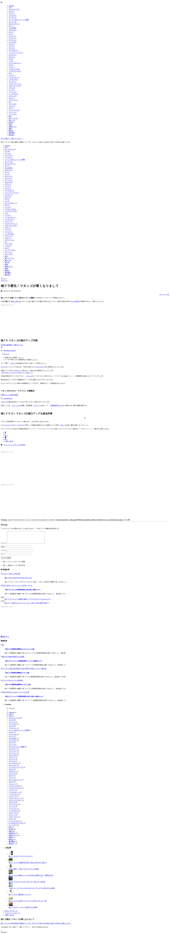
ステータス (13, 104)
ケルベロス (13, 42)
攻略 (10, 124)
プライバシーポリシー (12, 913)
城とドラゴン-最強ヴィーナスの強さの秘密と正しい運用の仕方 (31, 875)
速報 (10, 129)
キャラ (11, 34)
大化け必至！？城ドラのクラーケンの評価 (24, 869)
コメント (4, 543)
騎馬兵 (11, 131)
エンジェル (13, 22)
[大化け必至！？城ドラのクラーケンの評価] (11, 867)
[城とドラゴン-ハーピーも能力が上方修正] (11, 905)
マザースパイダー (15, 86)
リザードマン (13, 100)
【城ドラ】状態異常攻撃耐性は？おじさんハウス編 (19, 649)
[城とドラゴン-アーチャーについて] (11, 854)
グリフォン (13, 40)
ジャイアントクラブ (16, 53)
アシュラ (12, 13)
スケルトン (13, 55)
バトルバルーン (14, 77)
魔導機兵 (12, 133)
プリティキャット (15, 83)
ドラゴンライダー (15, 71)
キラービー (13, 36)
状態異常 (12, 833)
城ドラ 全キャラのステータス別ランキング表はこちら (17, 372)
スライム (12, 57)
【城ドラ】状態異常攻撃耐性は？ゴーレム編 (17, 684)
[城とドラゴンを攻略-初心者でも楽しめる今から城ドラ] (11, 861)
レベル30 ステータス (16, 823)
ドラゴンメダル (14, 69)
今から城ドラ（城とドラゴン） (12, 138)
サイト (3, 554)
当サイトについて (11, 911)
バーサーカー (13, 79)
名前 (3, 547)
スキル (11, 769)
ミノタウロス (13, 94)
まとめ (11, 11)
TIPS (10, 716)
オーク (11, 26)
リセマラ (12, 106)
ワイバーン (13, 112)
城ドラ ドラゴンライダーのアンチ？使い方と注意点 (27, 882)
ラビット (12, 98)
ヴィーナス (13, 114)
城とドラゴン (13, 118)
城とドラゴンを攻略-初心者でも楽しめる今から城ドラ (28, 862)
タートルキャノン (15, 63)
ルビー (11, 108)
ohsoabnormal (7, 398)
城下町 (11, 122)
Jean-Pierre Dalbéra (9, 350)
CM (10, 7)
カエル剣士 (13, 28)
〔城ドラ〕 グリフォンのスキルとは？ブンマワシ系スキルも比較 (32, 888)
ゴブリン (12, 44)
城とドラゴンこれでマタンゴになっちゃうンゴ (18, 578)
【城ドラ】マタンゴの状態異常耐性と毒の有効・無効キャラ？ (23, 589)
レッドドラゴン (14, 110)
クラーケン (13, 38)
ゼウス (11, 59)
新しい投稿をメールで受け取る (14, 565)
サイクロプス (13, 50)
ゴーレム (12, 48)
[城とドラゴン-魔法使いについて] (11, 892)
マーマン (12, 90)
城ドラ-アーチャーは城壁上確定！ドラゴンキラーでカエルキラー (28, 599)
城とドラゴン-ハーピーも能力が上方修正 (23, 907)
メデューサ (13, 96)
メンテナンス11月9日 (17, 445)
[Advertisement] (85, 320)
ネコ (10, 73)
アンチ (11, 726)
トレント (12, 67)
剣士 (10, 116)
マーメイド (13, 92)
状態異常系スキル (56, 405)
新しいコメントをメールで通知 (14, 561)
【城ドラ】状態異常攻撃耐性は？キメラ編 (17, 672)
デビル (11, 65)
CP (10, 102)
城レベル (12, 120)
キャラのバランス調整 (16, 747)
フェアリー (13, 81)
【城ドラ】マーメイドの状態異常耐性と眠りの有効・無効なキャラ (24, 696)
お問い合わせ (9, 915)
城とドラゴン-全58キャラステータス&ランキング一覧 (28, 901)
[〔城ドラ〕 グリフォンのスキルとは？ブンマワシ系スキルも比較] (11, 886)
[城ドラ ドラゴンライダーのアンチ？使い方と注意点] (11, 880)
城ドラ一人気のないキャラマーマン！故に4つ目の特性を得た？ (27, 603)
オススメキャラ (14, 24)
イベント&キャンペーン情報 (19, 20)
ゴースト (12, 46)
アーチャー (13, 17)
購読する (5, 636)
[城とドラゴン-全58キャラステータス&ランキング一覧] (11, 899)
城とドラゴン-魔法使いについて (20, 894)
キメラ (11, 32)
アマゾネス (13, 15)
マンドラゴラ (13, 804)
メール (4, 550)
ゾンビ (11, 61)
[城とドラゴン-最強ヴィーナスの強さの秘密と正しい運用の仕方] (11, 873)
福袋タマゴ (13, 126)
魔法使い (12, 135)
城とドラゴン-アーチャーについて (21, 856)
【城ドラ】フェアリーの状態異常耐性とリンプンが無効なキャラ (23, 661)
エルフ (11, 732)
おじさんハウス (14, 9)
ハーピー (12, 75)
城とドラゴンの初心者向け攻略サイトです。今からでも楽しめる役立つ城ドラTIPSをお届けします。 (36, 923)
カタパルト (13, 30)
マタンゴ (12, 88)
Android (11, 6)
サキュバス (13, 765)
